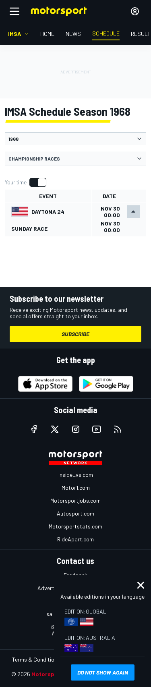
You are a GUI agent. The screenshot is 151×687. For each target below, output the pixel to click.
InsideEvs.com (75, 474)
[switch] (25, 182)
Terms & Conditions (36, 659)
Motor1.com (76, 487)
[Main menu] (14, 11)
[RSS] (118, 429)
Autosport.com (75, 513)
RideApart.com (75, 539)
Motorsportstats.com (75, 526)
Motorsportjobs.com (75, 500)
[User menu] (135, 11)
